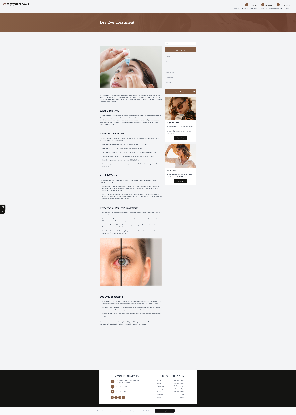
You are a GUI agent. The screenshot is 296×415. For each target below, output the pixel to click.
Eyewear (268, 4)
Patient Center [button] (275, 8)
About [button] (244, 8)
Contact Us (289, 8)
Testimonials (169, 77)
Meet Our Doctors (171, 67)
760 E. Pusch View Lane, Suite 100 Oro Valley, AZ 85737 (127, 381)
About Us (169, 56)
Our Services (169, 61)
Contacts (253, 4)
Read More (180, 138)
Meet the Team (170, 72)
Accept (165, 411)
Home (236, 8)
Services (253, 8)
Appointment (286, 4)
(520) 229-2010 (121, 387)
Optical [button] (262, 8)
